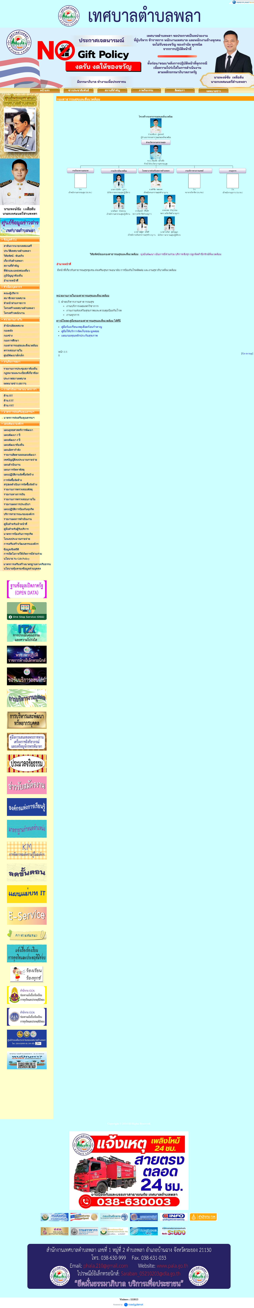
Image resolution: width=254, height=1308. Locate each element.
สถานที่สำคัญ (112, 90)
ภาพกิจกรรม (146, 90)
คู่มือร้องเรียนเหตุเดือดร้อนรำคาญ (81, 326)
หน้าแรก (45, 90)
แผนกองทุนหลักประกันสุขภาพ (79, 335)
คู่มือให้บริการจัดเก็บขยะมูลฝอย (80, 331)
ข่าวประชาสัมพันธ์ (78, 90)
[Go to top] (247, 353)
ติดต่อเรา (180, 90)
